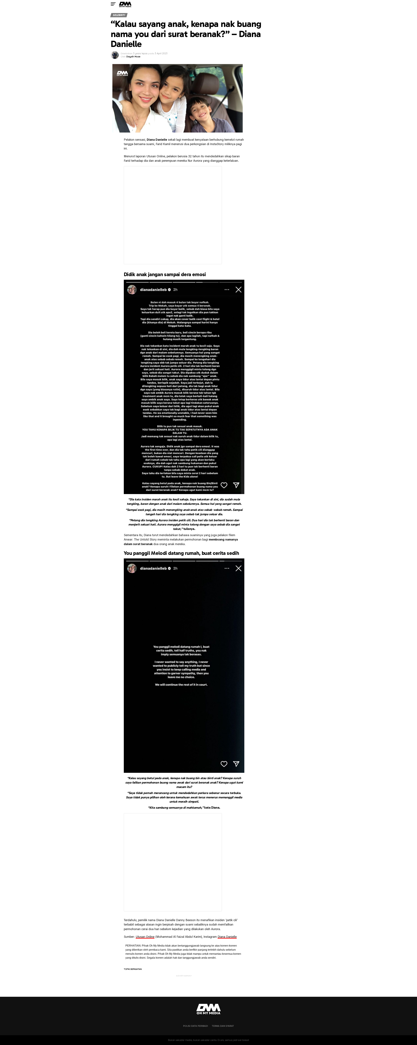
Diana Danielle (227, 937)
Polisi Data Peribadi (195, 1025)
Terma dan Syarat (223, 1025)
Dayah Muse (133, 56)
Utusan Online (145, 937)
